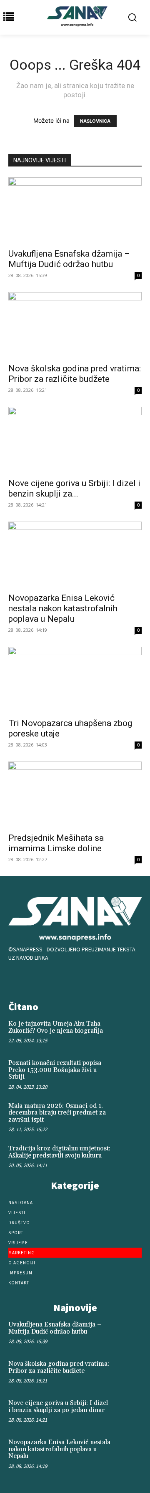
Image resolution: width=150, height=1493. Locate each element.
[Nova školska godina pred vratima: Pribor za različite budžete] (75, 325)
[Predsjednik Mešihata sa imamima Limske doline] (75, 794)
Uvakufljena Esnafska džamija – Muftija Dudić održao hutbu (69, 259)
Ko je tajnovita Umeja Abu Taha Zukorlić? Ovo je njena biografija (55, 1027)
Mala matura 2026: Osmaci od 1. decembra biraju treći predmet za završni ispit (57, 1113)
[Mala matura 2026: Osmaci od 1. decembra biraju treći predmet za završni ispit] (128, 1114)
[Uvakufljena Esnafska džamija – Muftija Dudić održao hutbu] (75, 210)
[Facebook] (49, 979)
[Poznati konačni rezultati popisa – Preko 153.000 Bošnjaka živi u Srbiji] (128, 1071)
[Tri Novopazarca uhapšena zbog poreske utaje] (75, 680)
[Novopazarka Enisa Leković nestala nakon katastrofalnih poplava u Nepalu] (75, 555)
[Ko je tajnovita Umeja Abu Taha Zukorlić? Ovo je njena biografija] (128, 1032)
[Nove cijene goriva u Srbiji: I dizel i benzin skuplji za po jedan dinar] (75, 440)
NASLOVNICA (95, 121)
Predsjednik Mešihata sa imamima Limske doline (56, 843)
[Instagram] (75, 979)
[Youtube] (101, 979)
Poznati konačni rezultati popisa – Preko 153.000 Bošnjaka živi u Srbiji (57, 1070)
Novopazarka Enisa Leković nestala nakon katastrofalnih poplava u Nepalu (63, 608)
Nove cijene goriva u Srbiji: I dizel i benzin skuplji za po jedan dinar (58, 1406)
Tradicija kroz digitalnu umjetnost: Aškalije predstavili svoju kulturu (59, 1152)
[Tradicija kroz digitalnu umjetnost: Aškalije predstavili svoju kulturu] (128, 1157)
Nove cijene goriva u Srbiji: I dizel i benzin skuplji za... (74, 488)
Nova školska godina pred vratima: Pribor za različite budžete (74, 373)
